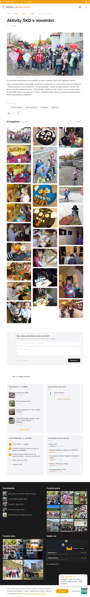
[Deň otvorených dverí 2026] (33, 549)
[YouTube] (86, 2)
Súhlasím (62, 591)
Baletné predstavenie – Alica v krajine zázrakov (28, 411)
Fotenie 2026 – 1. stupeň (20, 444)
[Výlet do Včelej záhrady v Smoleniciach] (53, 511)
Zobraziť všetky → (25, 429)
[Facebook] (83, 2)
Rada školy (53, 444)
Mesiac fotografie (16, 107)
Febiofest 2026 (17, 464)
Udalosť (23, 14)
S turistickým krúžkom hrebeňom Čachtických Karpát (64, 457)
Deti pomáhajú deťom (23, 401)
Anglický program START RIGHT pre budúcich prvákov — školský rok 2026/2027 (26, 455)
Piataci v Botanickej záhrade (59, 464)
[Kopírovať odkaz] (14, 113)
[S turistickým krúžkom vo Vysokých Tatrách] (67, 511)
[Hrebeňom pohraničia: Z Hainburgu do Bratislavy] (33, 570)
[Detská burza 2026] (67, 497)
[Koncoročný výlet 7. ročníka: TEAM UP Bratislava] (80, 525)
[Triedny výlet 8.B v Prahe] (67, 525)
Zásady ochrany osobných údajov (34, 593)
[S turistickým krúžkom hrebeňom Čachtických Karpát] (13, 570)
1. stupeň (31, 14)
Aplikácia (29, 2)
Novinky (15, 14)
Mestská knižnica (31, 107)
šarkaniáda (44, 107)
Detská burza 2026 (22, 393)
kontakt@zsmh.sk (8, 2)
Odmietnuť (76, 591)
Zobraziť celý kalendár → (65, 399)
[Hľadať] (86, 7)
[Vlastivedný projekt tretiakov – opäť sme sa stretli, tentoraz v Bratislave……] (80, 511)
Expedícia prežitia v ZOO (58, 469)
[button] (84, 591)
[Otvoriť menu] (80, 7)
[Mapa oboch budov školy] (67, 545)
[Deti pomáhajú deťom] (80, 497)
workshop (55, 107)
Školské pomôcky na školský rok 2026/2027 (64, 450)
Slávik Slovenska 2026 (19, 460)
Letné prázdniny (59, 392)
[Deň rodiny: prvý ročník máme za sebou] (53, 497)
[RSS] (89, 2)
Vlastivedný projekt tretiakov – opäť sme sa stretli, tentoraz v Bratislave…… (27, 420)
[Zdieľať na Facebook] (9, 113)
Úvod (8, 14)
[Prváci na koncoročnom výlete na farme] (53, 525)
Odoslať (73, 360)
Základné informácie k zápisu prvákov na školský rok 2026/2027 (25, 449)
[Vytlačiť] (18, 113)
